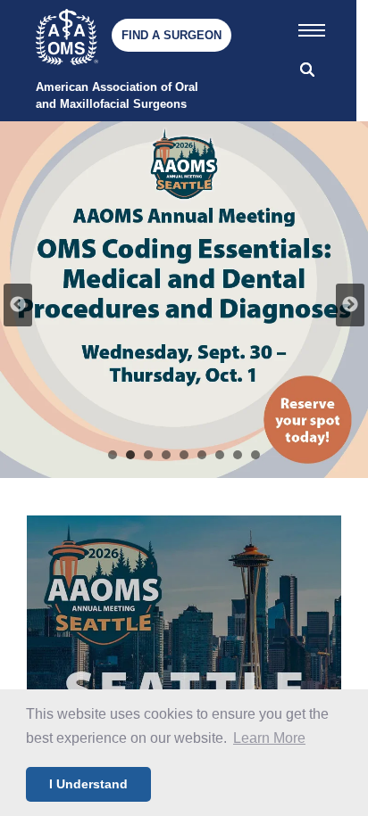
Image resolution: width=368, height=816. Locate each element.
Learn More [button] (269, 738)
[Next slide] (350, 305)
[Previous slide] (18, 305)
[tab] (112, 454)
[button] (312, 27)
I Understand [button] (88, 784)
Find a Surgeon (171, 35)
